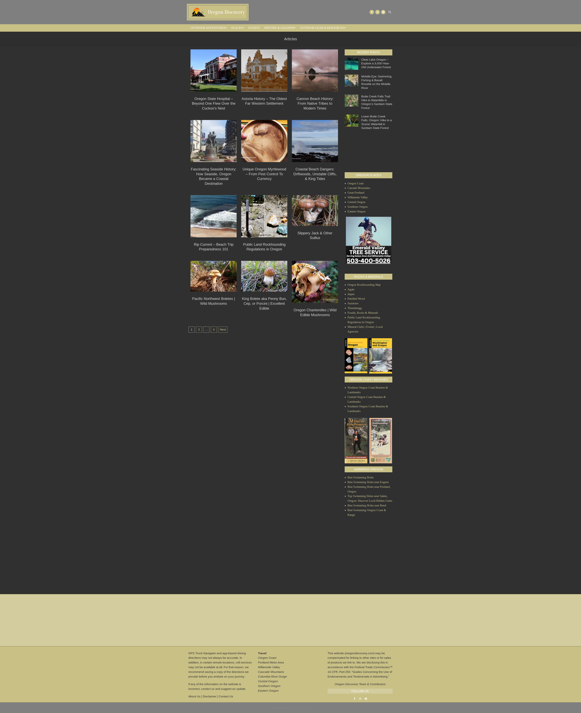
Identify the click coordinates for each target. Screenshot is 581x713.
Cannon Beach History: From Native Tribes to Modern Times (315, 103)
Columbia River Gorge (272, 676)
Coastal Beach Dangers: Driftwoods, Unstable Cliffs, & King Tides (315, 174)
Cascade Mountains (271, 671)
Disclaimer (209, 696)
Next (223, 329)
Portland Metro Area (271, 662)
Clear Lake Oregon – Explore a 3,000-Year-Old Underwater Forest (376, 63)
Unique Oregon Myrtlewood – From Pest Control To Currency (264, 174)
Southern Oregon (269, 686)
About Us (194, 696)
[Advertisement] (368, 151)
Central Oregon (268, 681)
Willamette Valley (269, 667)
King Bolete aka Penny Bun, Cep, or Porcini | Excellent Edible (264, 303)
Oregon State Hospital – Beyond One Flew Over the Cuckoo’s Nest (213, 103)
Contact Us (226, 696)
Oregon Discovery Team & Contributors (360, 684)
